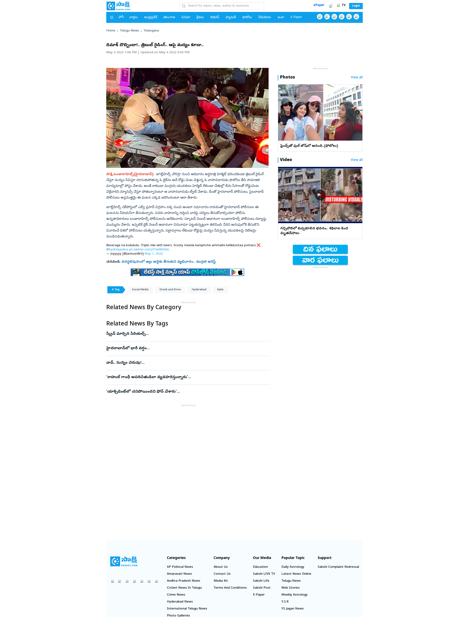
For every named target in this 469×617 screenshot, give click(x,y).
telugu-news (129, 31)
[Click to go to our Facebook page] (319, 16)
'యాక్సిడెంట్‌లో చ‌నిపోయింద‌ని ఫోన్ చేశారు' (184, 391)
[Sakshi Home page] (118, 6)
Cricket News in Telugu (184, 588)
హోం (121, 17)
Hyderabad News (180, 602)
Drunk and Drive (170, 290)
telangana (151, 31)
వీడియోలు (264, 17)
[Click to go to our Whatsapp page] (327, 16)
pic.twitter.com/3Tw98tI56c (149, 250)
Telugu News (291, 581)
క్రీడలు (200, 17)
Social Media (140, 290)
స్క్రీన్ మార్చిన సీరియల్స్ (186, 334)
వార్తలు (133, 17)
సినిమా (186, 17)
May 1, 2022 (154, 254)
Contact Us (222, 574)
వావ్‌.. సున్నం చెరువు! (184, 363)
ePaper (318, 5)
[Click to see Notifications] (330, 6)
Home (110, 31)
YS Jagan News (292, 609)
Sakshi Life (261, 581)
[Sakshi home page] (123, 561)
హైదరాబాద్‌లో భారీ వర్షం (180, 348)
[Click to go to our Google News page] (356, 16)
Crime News (176, 595)
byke (220, 290)
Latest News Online (296, 574)
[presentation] (283, 112)
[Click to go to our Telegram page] (149, 581)
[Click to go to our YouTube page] (349, 16)
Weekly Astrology (294, 595)
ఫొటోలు (247, 17)
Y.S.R (285, 602)
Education (260, 567)
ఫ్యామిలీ (231, 17)
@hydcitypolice (117, 250)
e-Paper (296, 17)
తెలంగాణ (169, 17)
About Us (221, 567)
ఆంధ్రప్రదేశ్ (150, 17)
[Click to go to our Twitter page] (334, 16)
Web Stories (290, 588)
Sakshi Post (262, 588)
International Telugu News (187, 609)
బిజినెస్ (214, 17)
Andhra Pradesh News (183, 581)
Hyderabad (199, 290)
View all (357, 77)
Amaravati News (179, 574)
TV (343, 5)
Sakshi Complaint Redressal (338, 567)
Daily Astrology (292, 567)
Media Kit (221, 581)
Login (356, 6)
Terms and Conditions (230, 588)
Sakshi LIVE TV (264, 574)
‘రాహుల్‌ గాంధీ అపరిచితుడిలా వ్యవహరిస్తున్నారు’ (177, 377)
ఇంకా (281, 17)
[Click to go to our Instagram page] (341, 16)
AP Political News (180, 567)
